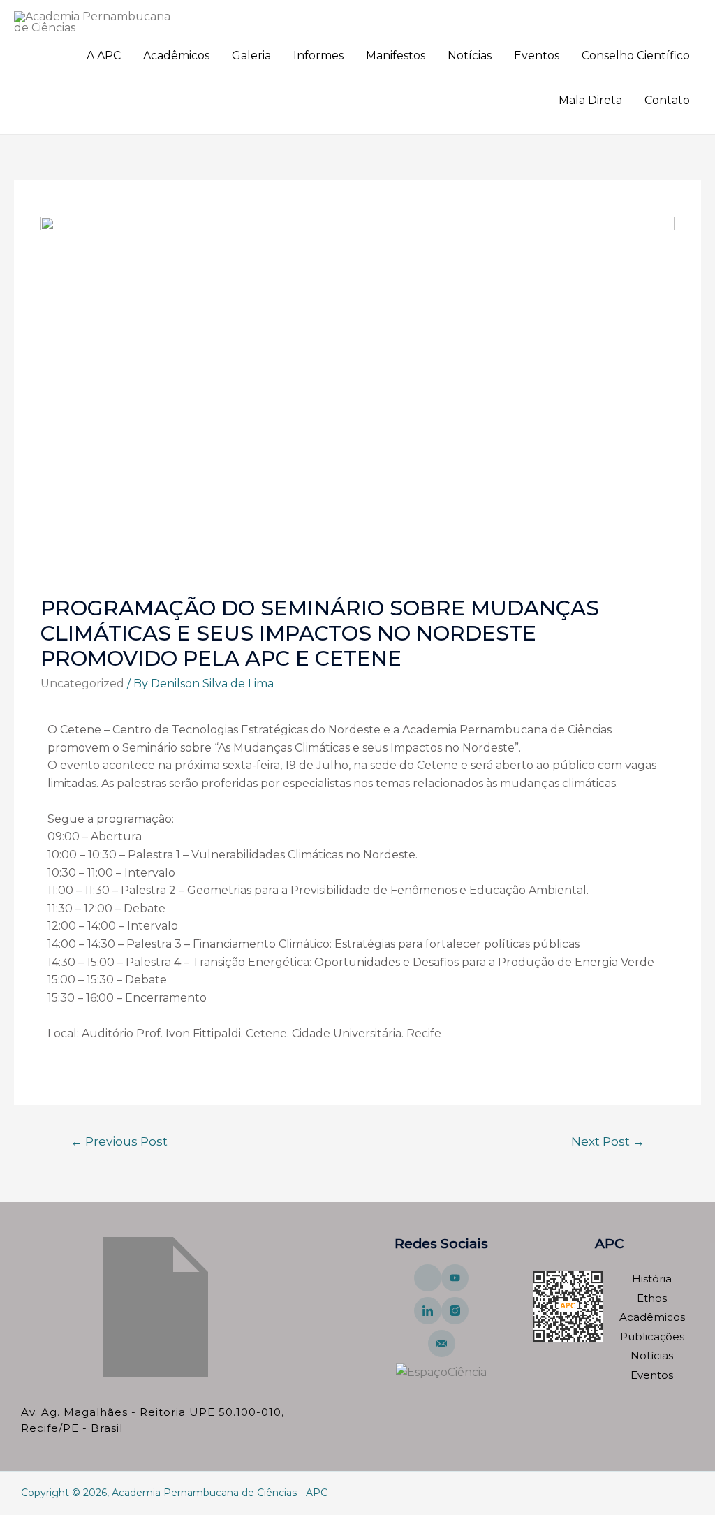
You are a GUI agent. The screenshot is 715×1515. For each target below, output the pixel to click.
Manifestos (395, 55)
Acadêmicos (176, 55)
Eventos (536, 55)
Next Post (607, 1141)
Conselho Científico (636, 55)
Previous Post (119, 1141)
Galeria (251, 55)
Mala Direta (590, 100)
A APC (104, 55)
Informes (318, 55)
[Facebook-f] (427, 1277)
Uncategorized (82, 683)
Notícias (470, 55)
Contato (667, 100)
